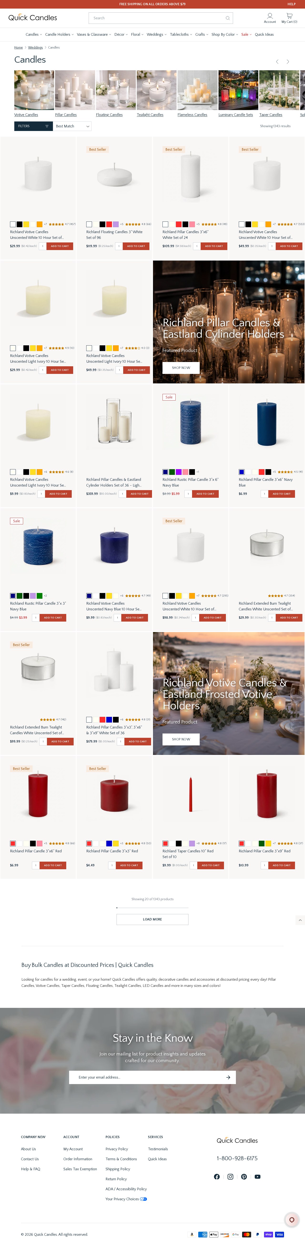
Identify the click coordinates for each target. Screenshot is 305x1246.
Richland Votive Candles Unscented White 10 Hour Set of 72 (36, 235)
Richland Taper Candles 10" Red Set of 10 (188, 854)
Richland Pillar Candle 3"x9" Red (264, 851)
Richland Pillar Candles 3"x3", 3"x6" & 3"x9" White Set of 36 (114, 730)
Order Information (77, 1159)
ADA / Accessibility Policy (126, 1189)
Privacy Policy (117, 1149)
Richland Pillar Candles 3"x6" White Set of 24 (185, 235)
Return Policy (116, 1179)
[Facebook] (217, 1177)
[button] (34, 34)
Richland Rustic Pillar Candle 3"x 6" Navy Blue (191, 482)
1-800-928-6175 (237, 1159)
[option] (13, 224)
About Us (28, 1149)
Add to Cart (60, 246)
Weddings (35, 47)
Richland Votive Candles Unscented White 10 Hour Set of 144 (264, 235)
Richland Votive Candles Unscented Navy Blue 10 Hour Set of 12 (113, 606)
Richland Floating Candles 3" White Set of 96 (114, 235)
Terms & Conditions (121, 1159)
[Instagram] (230, 1177)
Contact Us (30, 1159)
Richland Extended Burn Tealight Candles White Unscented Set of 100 (265, 606)
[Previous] (277, 62)
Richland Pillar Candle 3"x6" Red (36, 851)
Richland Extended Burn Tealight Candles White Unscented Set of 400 (36, 730)
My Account (73, 1149)
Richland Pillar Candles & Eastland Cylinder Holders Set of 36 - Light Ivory (113, 482)
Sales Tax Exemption (80, 1169)
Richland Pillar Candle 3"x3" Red (112, 851)
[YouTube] (257, 1177)
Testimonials (158, 1149)
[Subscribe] (228, 1077)
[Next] (288, 62)
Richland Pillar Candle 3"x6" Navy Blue (266, 482)
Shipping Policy (118, 1169)
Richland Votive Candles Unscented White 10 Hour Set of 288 (188, 606)
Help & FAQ (30, 1169)
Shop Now (181, 368)
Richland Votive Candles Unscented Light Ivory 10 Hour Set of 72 (37, 359)
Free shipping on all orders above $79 (152, 4)
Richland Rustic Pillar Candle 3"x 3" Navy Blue (38, 606)
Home (18, 47)
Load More (152, 919)
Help (291, 4)
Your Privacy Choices (122, 1199)
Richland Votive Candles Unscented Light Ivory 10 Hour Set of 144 (113, 359)
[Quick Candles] (33, 18)
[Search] (228, 18)
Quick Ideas (157, 1159)
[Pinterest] (244, 1177)
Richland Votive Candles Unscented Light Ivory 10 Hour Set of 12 (37, 482)
